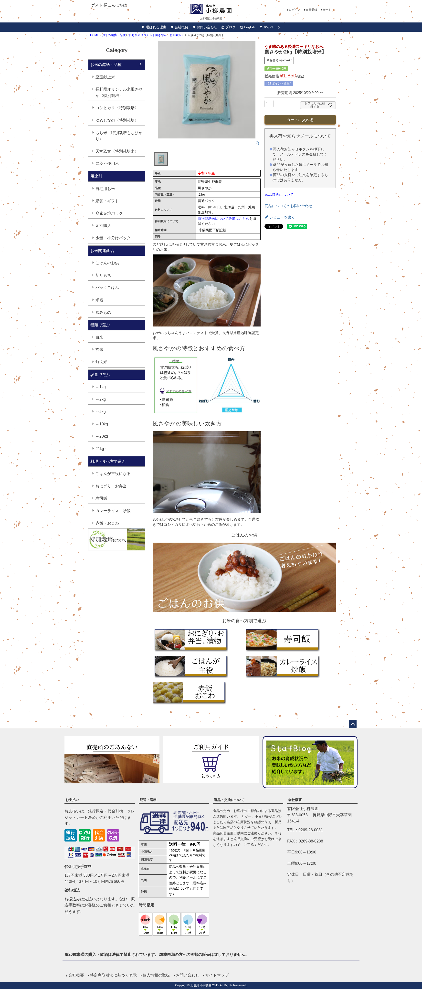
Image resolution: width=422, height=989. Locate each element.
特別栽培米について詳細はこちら (223, 219)
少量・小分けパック (113, 238)
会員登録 (311, 9)
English (249, 27)
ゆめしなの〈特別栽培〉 (116, 120)
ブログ (230, 27)
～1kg (100, 387)
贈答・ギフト (107, 201)
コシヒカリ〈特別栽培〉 (116, 108)
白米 (99, 337)
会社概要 (181, 27)
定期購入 (103, 225)
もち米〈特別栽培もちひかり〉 (118, 136)
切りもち (103, 275)
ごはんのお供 (107, 263)
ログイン (294, 9)
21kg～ (101, 449)
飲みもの (103, 312)
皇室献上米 (105, 77)
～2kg (100, 399)
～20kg (101, 436)
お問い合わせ (207, 27)
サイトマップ (217, 975)
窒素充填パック (109, 213)
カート (326, 9)
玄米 (99, 349)
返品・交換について (229, 800)
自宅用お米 (105, 189)
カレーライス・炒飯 (113, 511)
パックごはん (107, 287)
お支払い (72, 800)
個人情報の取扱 (156, 975)
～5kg (100, 412)
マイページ (272, 27)
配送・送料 (148, 800)
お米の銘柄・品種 (114, 35)
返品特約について (279, 194)
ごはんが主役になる (113, 474)
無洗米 (101, 362)
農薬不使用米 (107, 163)
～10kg (101, 424)
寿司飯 (101, 498)
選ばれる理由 (156, 27)
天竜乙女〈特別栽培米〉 (116, 151)
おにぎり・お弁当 (111, 486)
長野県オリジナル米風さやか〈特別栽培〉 (156, 35)
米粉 (99, 300)
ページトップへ (353, 724)
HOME (94, 35)
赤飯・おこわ (107, 523)
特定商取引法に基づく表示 (113, 975)
